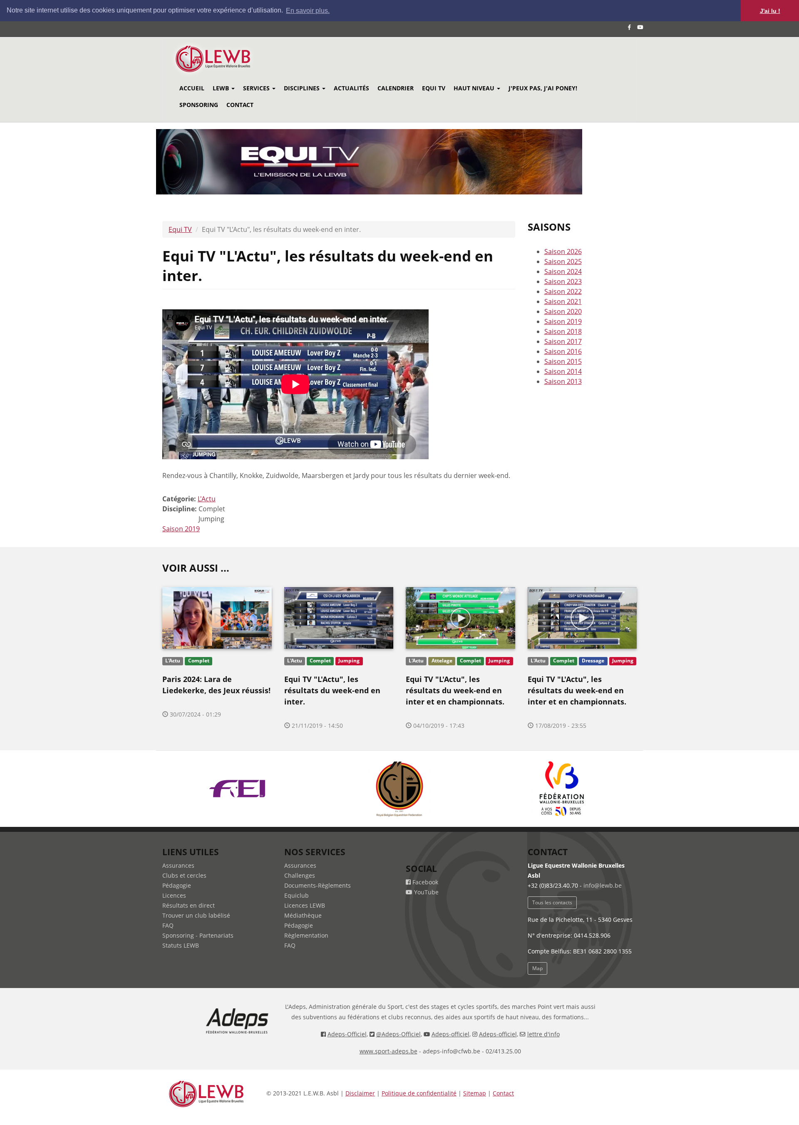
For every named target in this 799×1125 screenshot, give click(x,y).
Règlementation (306, 935)
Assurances (178, 865)
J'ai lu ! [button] (770, 10)
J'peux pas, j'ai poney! (543, 88)
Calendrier (395, 88)
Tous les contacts (552, 902)
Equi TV (433, 88)
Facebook (424, 882)
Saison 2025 (563, 261)
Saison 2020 (563, 311)
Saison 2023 (563, 281)
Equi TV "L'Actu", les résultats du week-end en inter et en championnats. (455, 690)
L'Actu (207, 498)
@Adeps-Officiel (398, 1034)
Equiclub (296, 895)
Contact (239, 105)
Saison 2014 (563, 371)
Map (537, 968)
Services (257, 88)
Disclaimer (360, 1093)
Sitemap (474, 1093)
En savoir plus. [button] (308, 10)
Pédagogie (176, 885)
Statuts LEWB (180, 945)
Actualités (351, 88)
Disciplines (302, 88)
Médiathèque (303, 915)
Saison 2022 (563, 291)
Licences (174, 895)
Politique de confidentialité (419, 1093)
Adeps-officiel (450, 1034)
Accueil (191, 88)
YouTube (425, 892)
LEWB (222, 88)
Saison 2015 (563, 361)
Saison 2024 (563, 271)
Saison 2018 (563, 331)
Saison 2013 (563, 381)
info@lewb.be (602, 885)
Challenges (299, 875)
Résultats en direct (188, 905)
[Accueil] (224, 59)
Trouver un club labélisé (196, 915)
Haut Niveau (475, 88)
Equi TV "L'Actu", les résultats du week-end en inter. (332, 690)
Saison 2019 (181, 528)
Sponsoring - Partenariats (197, 935)
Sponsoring (198, 105)
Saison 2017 (563, 341)
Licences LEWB (304, 905)
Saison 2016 (563, 351)
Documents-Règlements (317, 885)
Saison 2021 (563, 301)
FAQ (168, 925)
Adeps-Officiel (347, 1034)
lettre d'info (543, 1034)
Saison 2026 (563, 251)
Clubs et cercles (184, 875)
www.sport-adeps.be (388, 1051)
